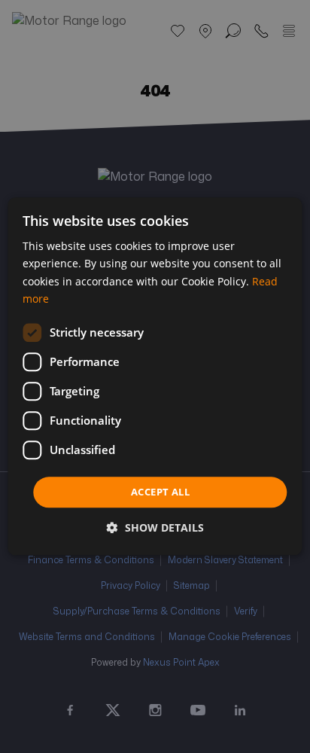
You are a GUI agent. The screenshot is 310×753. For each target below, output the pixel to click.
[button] (155, 528)
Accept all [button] (160, 491)
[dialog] (155, 376)
